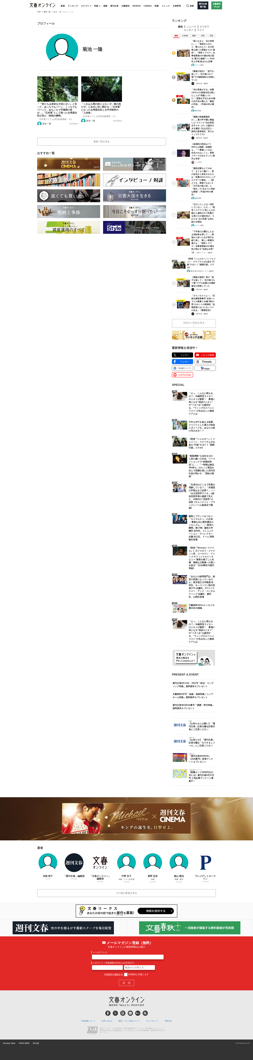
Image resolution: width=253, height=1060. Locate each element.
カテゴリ (85, 6)
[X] (115, 1013)
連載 (105, 6)
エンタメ (188, 30)
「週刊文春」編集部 (201, 83)
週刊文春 (114, 6)
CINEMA (148, 6)
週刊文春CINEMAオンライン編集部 (202, 271)
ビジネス (204, 26)
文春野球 (177, 6)
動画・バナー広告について (129, 1021)
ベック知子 (198, 162)
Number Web (9, 1043)
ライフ (200, 30)
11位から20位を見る (194, 322)
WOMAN (137, 6)
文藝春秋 (125, 6)
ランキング (73, 6)
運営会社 (168, 1021)
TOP (39, 12)
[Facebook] (108, 1013)
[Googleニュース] (130, 1013)
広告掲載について (88, 1021)
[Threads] (122, 1013)
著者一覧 (47, 12)
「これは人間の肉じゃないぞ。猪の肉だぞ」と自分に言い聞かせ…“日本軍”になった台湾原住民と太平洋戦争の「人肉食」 (101, 108)
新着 (63, 6)
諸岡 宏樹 (198, 110)
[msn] (137, 1013)
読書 (157, 6)
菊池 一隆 (46, 123)
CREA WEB (24, 1043)
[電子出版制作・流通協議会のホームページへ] (92, 1030)
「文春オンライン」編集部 (203, 252)
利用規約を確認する (113, 974)
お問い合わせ (107, 1021)
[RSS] (145, 1013)
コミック (166, 6)
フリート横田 (199, 65)
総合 (180, 26)
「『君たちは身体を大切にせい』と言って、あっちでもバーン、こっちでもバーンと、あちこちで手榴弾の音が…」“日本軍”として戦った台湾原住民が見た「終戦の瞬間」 (57, 110)
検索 (192, 6)
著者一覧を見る (101, 141)
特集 (96, 6)
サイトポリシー (152, 1021)
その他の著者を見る (126, 893)
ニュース (191, 26)
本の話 (36, 1043)
